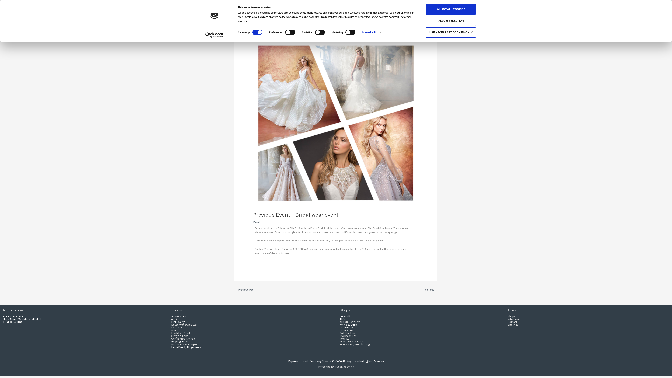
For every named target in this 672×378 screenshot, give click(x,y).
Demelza (176, 327)
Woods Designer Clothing (355, 344)
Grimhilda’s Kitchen (183, 338)
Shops (511, 316)
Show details (369, 32)
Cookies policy (345, 366)
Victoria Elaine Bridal (352, 341)
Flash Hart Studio (181, 333)
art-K (174, 319)
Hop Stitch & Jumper (184, 344)
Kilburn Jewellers (350, 322)
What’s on (514, 319)
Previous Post (244, 289)
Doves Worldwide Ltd (184, 324)
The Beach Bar (348, 336)
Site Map (513, 324)
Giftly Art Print (179, 336)
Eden (174, 330)
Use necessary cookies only (451, 32)
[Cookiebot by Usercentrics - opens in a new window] (214, 35)
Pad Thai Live (347, 333)
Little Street (346, 330)
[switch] (290, 32)
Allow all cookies (451, 9)
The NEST (345, 338)
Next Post (429, 289)
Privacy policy (326, 366)
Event (256, 222)
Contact (512, 322)
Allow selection (451, 20)
